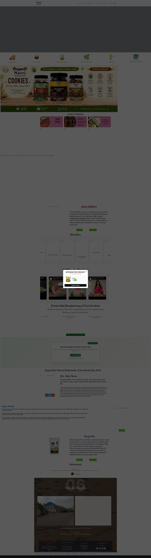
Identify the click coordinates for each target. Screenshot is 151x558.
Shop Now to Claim (75, 285)
